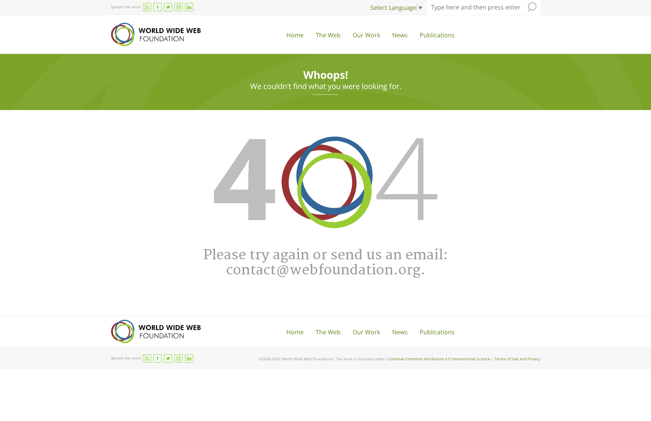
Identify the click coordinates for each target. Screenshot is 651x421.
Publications (437, 35)
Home (295, 35)
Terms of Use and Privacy (517, 358)
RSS (147, 7)
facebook (157, 7)
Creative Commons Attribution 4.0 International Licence (439, 358)
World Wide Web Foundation (156, 34)
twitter (168, 7)
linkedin (189, 7)
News (400, 35)
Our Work (366, 35)
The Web (328, 35)
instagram (178, 7)
